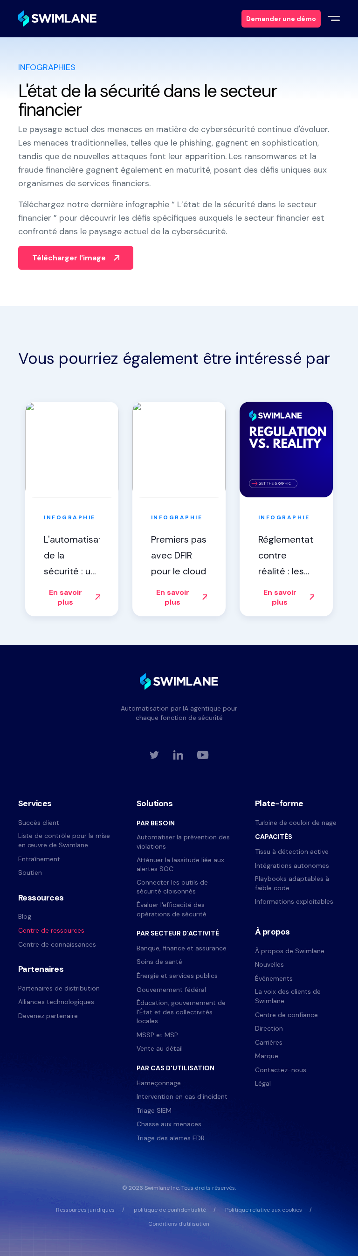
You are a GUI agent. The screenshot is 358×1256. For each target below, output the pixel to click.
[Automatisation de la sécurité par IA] (57, 18)
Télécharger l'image (69, 258)
